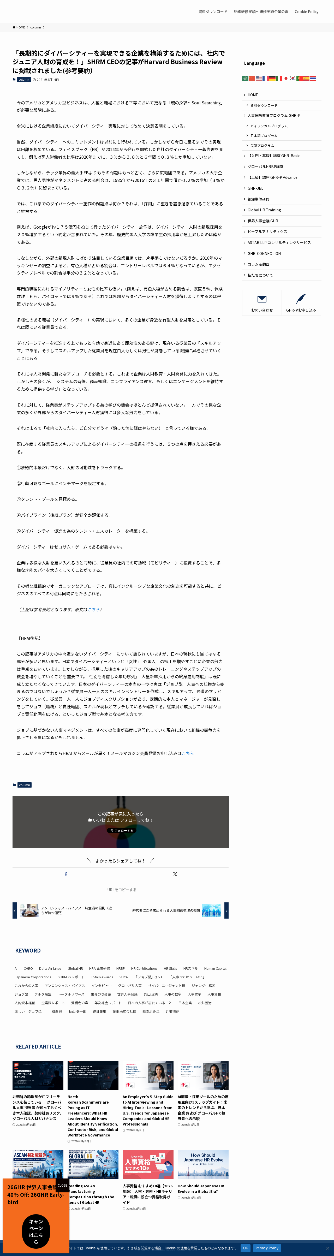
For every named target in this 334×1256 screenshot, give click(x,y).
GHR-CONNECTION (264, 253)
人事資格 (214, 994)
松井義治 (205, 1002)
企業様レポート (53, 1002)
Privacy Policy (267, 1248)
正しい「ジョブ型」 (30, 1011)
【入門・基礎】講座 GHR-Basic (274, 155)
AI (16, 968)
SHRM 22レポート (71, 976)
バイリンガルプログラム (269, 125)
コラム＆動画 (259, 264)
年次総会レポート (108, 1002)
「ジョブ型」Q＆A (148, 976)
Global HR (75, 968)
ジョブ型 (21, 994)
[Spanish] (306, 77)
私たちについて (260, 275)
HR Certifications (144, 968)
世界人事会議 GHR (263, 220)
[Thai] (313, 77)
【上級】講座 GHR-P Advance (272, 177)
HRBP (120, 968)
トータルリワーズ (71, 994)
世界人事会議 (127, 994)
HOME (253, 94)
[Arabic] (245, 77)
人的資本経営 (25, 1002)
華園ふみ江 (150, 1011)
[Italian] (279, 77)
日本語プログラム (264, 135)
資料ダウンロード (264, 105)
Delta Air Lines (50, 968)
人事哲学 (194, 994)
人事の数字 (172, 994)
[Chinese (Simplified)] (252, 77)
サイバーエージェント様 (166, 985)
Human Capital (215, 968)
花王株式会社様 (124, 1011)
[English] (259, 77)
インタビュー (101, 985)
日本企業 (185, 1002)
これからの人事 (26, 985)
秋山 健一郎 (77, 1011)
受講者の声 (79, 1002)
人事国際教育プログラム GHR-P (274, 115)
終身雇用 (99, 1011)
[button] (66, 874)
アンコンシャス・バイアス (65, 985)
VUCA (124, 976)
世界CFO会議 (101, 994)
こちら (93, 609)
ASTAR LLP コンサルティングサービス (281, 242)
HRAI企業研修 (99, 968)
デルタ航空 (42, 994)
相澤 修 (56, 1011)
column (24, 79)
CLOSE (62, 1185)
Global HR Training (264, 209)
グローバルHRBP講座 (265, 166)
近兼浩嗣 (172, 1011)
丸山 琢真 (151, 994)
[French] (266, 77)
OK (245, 1248)
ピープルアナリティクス (267, 231)
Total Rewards (102, 976)
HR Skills (170, 968)
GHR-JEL (255, 188)
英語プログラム (262, 145)
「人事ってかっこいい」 (187, 976)
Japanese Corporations (33, 976)
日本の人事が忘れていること (150, 1002)
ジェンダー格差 (203, 985)
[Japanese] (286, 77)
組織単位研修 (259, 199)
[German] (272, 77)
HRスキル (190, 968)
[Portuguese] (299, 77)
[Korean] (293, 77)
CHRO (28, 968)
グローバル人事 (130, 985)
